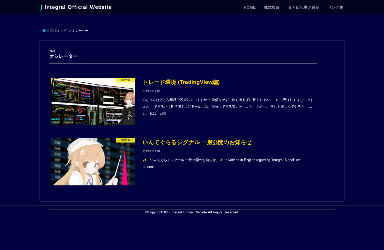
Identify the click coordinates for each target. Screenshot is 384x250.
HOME (250, 7)
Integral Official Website (76, 6)
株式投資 (272, 7)
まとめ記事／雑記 (303, 7)
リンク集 (336, 7)
